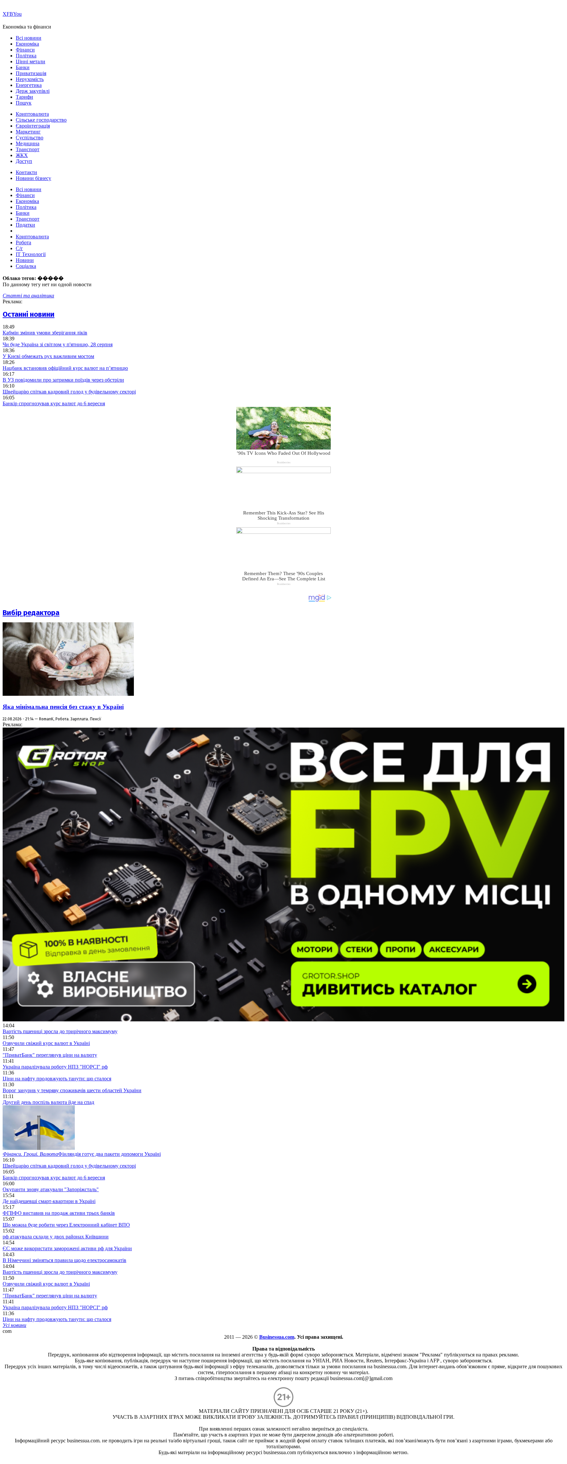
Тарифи (24, 97)
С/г (19, 248)
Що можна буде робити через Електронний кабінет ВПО (66, 1225)
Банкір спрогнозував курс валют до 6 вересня (54, 403)
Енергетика (29, 85)
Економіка (27, 44)
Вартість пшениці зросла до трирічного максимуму (60, 1031)
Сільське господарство (41, 120)
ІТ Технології (31, 254)
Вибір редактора (31, 612)
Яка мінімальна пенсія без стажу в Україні (63, 706)
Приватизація (31, 73)
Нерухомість (30, 79)
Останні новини (28, 314)
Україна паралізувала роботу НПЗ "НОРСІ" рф (55, 1067)
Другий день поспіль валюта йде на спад (48, 1102)
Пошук (24, 103)
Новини (25, 260)
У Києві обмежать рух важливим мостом (48, 356)
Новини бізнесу (33, 178)
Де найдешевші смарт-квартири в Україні (49, 1201)
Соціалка (26, 266)
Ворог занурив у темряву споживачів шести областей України (72, 1090)
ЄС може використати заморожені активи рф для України (67, 1248)
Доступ (24, 161)
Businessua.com (276, 1337)
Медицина (27, 143)
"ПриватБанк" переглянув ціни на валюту (50, 1055)
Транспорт (27, 149)
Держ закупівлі (33, 91)
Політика (26, 55)
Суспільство (29, 137)
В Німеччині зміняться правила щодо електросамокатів (64, 1260)
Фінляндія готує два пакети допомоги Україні (82, 1154)
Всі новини (28, 38)
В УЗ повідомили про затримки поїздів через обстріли (63, 380)
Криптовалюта (32, 114)
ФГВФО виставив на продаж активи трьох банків (59, 1213)
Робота (23, 242)
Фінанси (25, 49)
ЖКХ (22, 155)
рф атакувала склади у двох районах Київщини (56, 1236)
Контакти (26, 172)
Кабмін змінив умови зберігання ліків (45, 332)
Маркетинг (28, 131)
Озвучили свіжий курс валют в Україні (46, 1043)
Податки (25, 225)
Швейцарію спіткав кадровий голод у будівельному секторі (69, 391)
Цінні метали (30, 61)
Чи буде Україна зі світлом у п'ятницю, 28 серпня (58, 344)
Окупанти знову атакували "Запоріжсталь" (51, 1189)
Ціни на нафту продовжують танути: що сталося (57, 1078)
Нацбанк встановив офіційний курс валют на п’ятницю (65, 368)
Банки (23, 67)
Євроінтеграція (33, 126)
